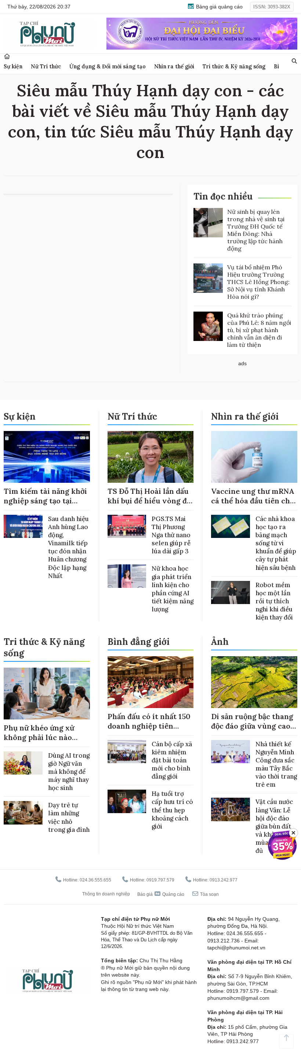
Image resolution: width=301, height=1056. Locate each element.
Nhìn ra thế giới (174, 66)
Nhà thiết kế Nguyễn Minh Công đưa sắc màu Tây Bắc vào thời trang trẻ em (276, 764)
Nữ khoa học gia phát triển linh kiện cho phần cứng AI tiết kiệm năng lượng (172, 588)
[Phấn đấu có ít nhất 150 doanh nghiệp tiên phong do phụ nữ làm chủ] (151, 682)
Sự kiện (13, 66)
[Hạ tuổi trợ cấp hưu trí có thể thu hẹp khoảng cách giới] (127, 801)
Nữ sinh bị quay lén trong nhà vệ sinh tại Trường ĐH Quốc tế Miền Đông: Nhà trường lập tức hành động (255, 230)
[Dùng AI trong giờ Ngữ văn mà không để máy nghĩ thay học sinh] (23, 763)
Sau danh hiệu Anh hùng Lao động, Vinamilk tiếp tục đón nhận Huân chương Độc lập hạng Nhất (68, 547)
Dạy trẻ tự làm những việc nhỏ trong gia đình (69, 817)
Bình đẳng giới (139, 641)
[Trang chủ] (7, 56)
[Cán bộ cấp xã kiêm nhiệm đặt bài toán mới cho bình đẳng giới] (127, 751)
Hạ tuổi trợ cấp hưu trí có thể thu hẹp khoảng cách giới (172, 810)
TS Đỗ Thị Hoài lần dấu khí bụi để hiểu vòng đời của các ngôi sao (150, 500)
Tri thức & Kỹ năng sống (234, 66)
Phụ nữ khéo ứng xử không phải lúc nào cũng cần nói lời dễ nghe (39, 742)
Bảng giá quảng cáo (219, 7)
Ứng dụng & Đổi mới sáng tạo (107, 66)
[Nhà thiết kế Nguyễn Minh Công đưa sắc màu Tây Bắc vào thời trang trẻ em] (230, 751)
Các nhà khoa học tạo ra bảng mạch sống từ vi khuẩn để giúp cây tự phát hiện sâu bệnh (275, 543)
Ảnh (220, 641)
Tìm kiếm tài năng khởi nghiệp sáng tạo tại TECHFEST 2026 (45, 500)
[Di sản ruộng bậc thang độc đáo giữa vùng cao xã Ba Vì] (254, 682)
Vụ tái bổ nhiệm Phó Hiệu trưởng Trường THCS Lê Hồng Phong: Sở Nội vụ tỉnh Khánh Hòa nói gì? (258, 281)
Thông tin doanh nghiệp (106, 894)
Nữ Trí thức (46, 66)
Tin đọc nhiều (223, 196)
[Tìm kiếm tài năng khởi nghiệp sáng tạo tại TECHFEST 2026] (47, 457)
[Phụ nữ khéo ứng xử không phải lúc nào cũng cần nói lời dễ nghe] (47, 693)
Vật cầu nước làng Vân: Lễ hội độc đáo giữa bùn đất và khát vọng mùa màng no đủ (275, 826)
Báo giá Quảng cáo (160, 894)
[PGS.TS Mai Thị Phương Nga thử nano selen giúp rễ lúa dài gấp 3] (127, 526)
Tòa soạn (209, 894)
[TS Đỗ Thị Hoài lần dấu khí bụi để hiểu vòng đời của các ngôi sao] (151, 457)
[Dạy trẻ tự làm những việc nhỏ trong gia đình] (23, 812)
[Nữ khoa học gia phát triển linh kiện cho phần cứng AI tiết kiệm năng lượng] (127, 576)
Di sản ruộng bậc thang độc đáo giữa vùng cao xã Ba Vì (252, 726)
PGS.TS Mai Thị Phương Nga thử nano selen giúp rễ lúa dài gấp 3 (171, 535)
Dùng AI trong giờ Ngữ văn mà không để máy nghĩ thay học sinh (69, 771)
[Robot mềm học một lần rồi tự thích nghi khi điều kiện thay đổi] (230, 592)
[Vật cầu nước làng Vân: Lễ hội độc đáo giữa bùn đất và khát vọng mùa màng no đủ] (230, 809)
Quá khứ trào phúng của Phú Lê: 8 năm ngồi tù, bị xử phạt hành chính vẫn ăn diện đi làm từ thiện (259, 330)
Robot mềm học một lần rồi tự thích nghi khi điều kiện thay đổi (274, 601)
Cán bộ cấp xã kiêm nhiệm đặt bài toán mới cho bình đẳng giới (172, 760)
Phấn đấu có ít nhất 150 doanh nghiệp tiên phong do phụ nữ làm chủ (149, 731)
